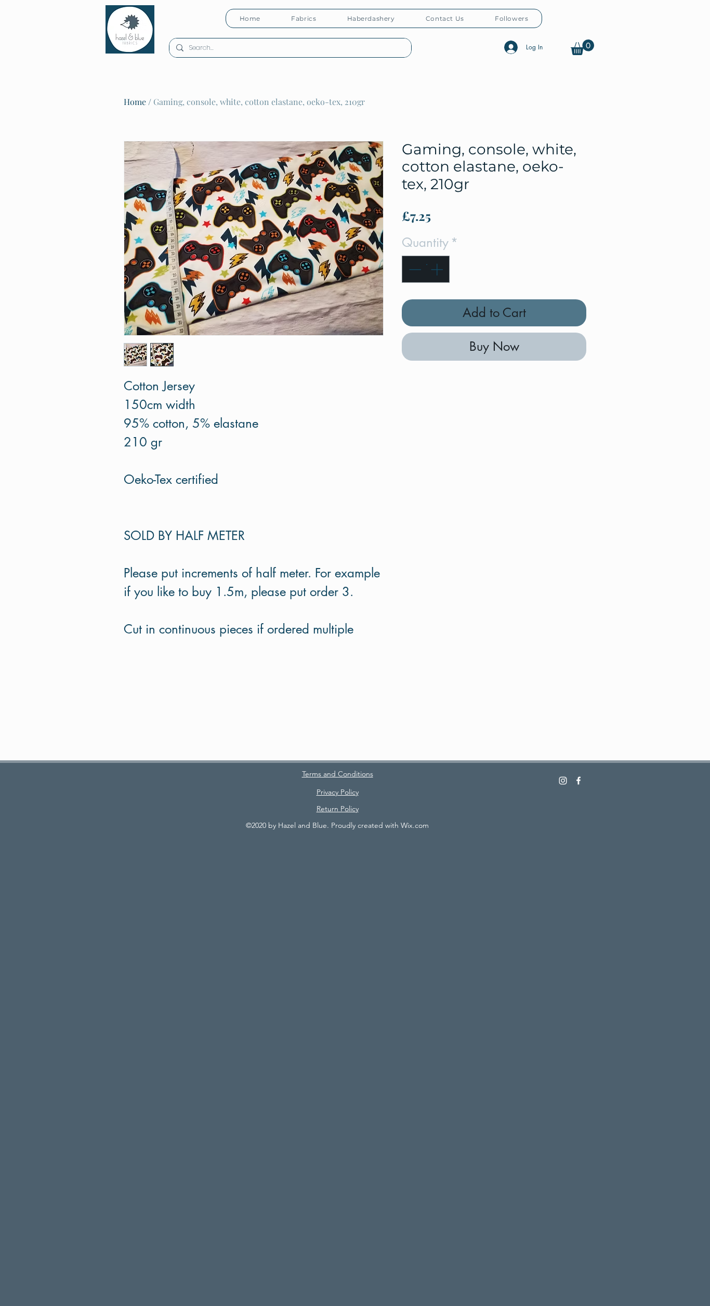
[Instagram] (563, 780)
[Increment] (437, 269)
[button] (582, 47)
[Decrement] (413, 269)
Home (135, 101)
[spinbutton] (425, 269)
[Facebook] (578, 780)
